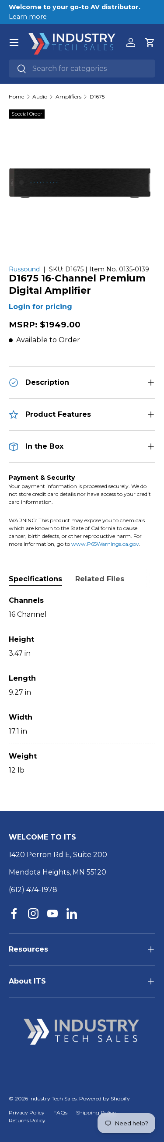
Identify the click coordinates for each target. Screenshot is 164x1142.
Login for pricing (40, 306)
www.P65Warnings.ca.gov (105, 544)
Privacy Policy (27, 1112)
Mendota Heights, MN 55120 (57, 872)
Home (16, 96)
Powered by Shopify (104, 1098)
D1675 (97, 96)
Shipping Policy (96, 1112)
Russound (24, 269)
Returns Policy (27, 1120)
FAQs (60, 1112)
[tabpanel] (82, 685)
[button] (150, 42)
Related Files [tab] (99, 579)
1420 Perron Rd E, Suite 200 (58, 854)
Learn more (28, 17)
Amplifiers (68, 96)
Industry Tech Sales (53, 1098)
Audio (39, 96)
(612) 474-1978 (33, 889)
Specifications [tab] (35, 579)
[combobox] (82, 68)
